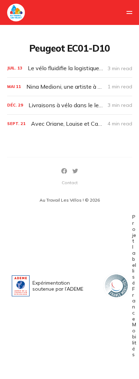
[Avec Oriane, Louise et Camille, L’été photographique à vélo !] (69, 124)
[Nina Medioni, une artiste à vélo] (69, 87)
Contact (70, 182)
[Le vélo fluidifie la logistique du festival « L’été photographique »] (69, 68)
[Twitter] (75, 171)
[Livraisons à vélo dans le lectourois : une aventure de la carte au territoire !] (69, 105)
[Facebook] (64, 171)
